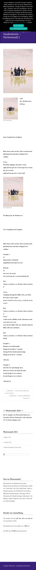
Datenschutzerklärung (20, 22)
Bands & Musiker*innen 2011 (12, 447)
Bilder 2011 (7, 437)
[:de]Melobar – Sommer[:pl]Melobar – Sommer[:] (20, 397)
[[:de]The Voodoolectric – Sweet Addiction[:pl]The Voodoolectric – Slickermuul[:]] (18, 71)
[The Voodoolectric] (10, 108)
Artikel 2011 (8, 442)
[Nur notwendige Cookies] (33, 16)
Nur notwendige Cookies (18, 28)
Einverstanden (18, 25)
